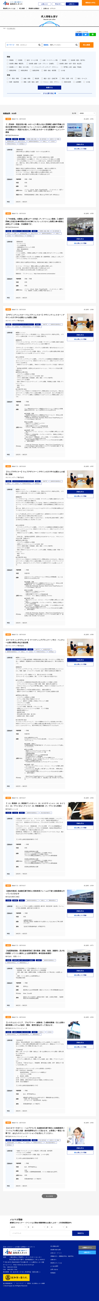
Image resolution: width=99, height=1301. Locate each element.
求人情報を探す (54, 1246)
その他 (63, 70)
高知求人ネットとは (56, 1263)
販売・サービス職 (32, 60)
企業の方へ (72, 4)
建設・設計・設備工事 (50, 78)
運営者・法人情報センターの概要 (36, 1283)
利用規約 (52, 1273)
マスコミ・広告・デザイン (51, 82)
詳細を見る (80, 144)
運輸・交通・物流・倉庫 (31, 82)
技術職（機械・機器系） (16, 63)
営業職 (20, 60)
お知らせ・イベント (56, 1253)
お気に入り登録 (81, 148)
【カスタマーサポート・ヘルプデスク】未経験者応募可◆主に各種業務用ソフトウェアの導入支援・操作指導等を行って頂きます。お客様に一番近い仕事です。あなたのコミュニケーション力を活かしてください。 (35, 1130)
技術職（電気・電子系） (78, 60)
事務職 (11, 60)
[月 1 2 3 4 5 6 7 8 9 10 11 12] (38, 1227)
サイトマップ (19, 1283)
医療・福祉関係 (14, 82)
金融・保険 (26, 78)
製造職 (64, 60)
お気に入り (44, 4)
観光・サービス (82, 78)
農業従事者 (12, 70)
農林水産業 (67, 82)
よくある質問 (54, 1266)
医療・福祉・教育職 (50, 70)
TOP (4, 28)
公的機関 (78, 82)
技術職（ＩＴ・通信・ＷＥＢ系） (19, 67)
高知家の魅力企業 (55, 1249)
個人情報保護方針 (7, 1283)
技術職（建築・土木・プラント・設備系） (42, 63)
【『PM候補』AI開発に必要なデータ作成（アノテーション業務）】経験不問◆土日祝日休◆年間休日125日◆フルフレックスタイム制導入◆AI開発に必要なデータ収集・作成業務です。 (35, 221)
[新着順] (87, 113)
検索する (49, 87)
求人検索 (86, 45)
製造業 (37, 78)
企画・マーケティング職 (50, 60)
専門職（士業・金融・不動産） (73, 67)
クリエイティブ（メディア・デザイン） (46, 67)
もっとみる (49, 1196)
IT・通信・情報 (14, 78)
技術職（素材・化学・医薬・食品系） (70, 63)
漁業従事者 (35, 70)
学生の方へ (58, 4)
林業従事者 (24, 70)
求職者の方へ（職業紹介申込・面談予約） (62, 1256)
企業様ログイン (87, 1247)
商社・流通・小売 (67, 78)
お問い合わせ (54, 1269)
